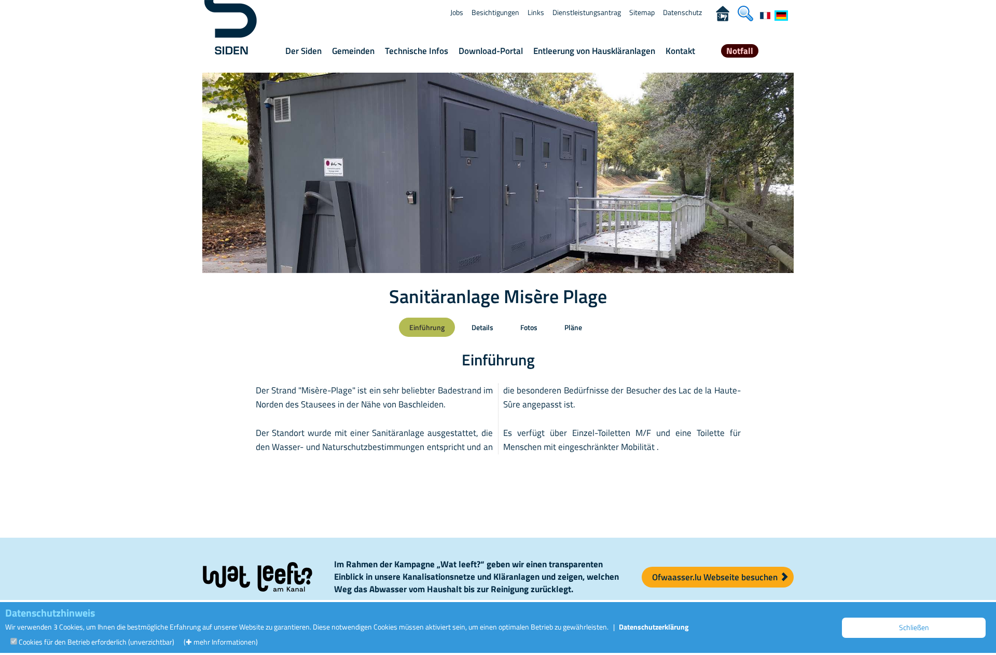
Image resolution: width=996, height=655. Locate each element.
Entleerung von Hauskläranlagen (594, 51)
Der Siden (303, 51)
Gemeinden (353, 51)
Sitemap (642, 12)
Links (536, 12)
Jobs (456, 12)
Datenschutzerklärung (653, 626)
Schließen (914, 627)
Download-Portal (491, 51)
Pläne (573, 327)
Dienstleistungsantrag (586, 12)
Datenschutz (682, 12)
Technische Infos (416, 51)
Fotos (528, 327)
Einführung (427, 327)
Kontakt (680, 51)
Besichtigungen (495, 12)
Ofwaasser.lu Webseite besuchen (716, 577)
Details (482, 327)
